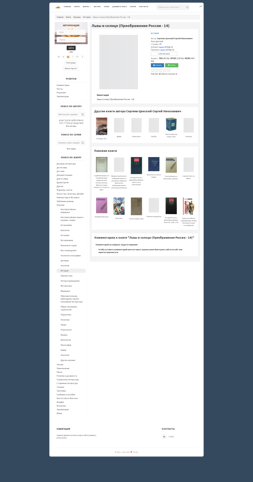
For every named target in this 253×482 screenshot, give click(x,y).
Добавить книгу (119, 7)
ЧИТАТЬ (173, 65)
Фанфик (60, 402)
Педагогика (66, 314)
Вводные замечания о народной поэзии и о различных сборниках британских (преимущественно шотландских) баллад (119, 182)
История (86, 17)
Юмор (59, 413)
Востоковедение (68, 250)
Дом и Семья (62, 178)
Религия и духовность (67, 376)
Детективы (62, 167)
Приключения (63, 368)
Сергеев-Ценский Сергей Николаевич (175, 38)
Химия (63, 350)
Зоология (65, 265)
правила (92, 435)
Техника (60, 387)
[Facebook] (82, 57)
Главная (67, 7)
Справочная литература (68, 379)
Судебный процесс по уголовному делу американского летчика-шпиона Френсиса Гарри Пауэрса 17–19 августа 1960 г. (102, 183)
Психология (66, 329)
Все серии (71, 148)
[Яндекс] (73, 57)
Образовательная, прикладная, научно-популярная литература (72, 299)
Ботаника (65, 235)
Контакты (143, 7)
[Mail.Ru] (63, 57)
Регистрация (71, 63)
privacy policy (62, 438)
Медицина (65, 291)
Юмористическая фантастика (126, 473)
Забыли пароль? (71, 68)
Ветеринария (67, 240)
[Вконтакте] (59, 57)
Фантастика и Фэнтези (67, 398)
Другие (60, 186)
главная (60, 435)
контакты (73, 435)
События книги (164, 54)
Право (63, 324)
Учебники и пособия (66, 394)
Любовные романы (65, 201)
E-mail (171, 436)
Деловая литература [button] (92, 13)
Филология (66, 340)
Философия (66, 345)
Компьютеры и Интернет (68, 197)
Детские (61, 171)
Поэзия (60, 364)
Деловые (65, 260)
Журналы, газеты (64, 190)
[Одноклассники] (68, 57)
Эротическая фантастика (124, 461)
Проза (59, 372)
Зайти (71, 48)
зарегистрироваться (108, 252)
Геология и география (71, 255)
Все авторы (71, 126)
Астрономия (66, 225)
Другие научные (68, 360)
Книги (77, 7)
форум (66, 435)
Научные (77, 17)
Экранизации (63, 96)
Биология (65, 230)
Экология (65, 355)
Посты (60, 89)
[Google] (78, 57)
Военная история (69, 245)
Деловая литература (122, 13)
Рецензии (61, 92)
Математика (66, 286)
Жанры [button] (86, 7)
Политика (65, 319)
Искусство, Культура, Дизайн (70, 194)
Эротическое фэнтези (123, 467)
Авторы (97, 7)
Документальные (64, 175)
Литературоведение (70, 281)
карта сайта (83, 435)
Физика (64, 335)
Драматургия (63, 182)
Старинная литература (67, 383)
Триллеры (61, 391)
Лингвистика (66, 275)
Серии (106, 7)
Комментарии (63, 85)
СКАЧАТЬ (158, 65)
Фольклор (61, 406)
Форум (133, 7)
